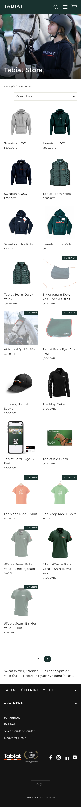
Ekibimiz (10, 724)
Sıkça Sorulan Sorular (19, 731)
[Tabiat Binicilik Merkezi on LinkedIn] (67, 757)
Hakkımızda (12, 717)
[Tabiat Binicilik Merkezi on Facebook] (50, 757)
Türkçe (38, 784)
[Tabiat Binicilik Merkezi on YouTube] (75, 757)
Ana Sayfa (9, 86)
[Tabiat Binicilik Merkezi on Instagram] (58, 757)
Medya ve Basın (15, 738)
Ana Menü (14, 703)
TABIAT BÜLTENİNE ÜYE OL (29, 690)
